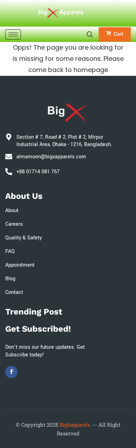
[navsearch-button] (89, 34)
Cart (118, 34)
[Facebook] (11, 372)
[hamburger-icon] (13, 34)
